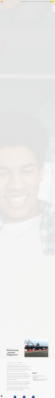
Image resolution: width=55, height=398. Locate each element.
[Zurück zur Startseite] (54, 7)
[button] (1, 396)
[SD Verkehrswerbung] (2, 1)
